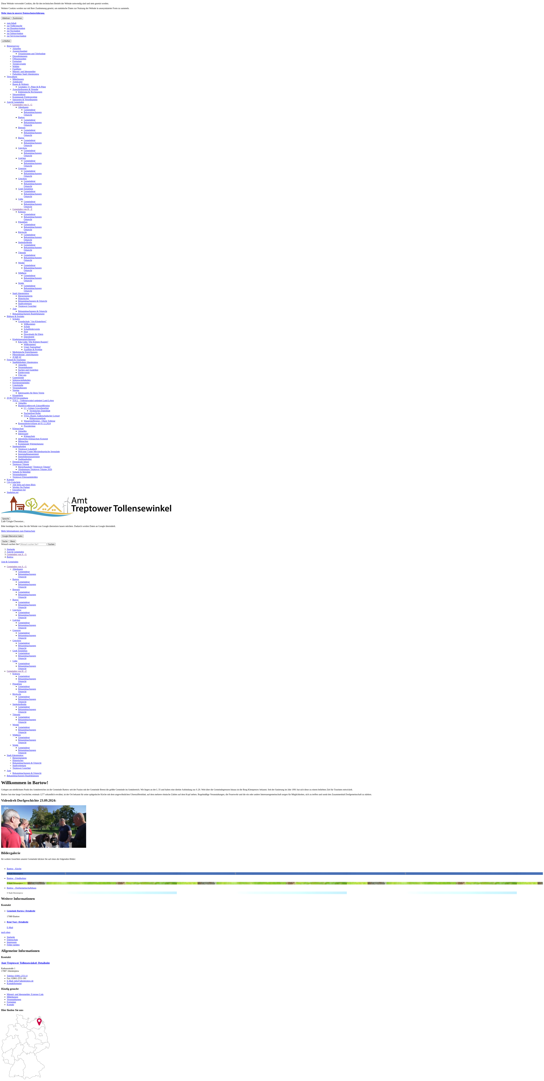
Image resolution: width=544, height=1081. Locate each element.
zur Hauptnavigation (16, 28)
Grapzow (16, 630)
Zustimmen (17, 18)
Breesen (16, 589)
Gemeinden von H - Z (17, 671)
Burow (15, 600)
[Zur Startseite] (86, 516)
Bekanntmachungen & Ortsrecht (26, 763)
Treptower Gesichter (21, 768)
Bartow (10, 557)
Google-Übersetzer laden (12, 536)
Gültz (14, 661)
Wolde (15, 745)
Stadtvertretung (19, 765)
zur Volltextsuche (14, 26)
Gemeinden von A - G (17, 554)
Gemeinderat (24, 571)
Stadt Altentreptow (15, 755)
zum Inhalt (11, 23)
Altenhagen (17, 569)
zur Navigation (13, 31)
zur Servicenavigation (16, 36)
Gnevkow (16, 610)
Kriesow (16, 673)
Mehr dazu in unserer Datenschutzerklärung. (23, 13)
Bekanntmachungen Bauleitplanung (23, 776)
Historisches (17, 760)
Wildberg (16, 735)
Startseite (11, 549)
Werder (15, 725)
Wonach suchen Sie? (10, 544)
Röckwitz (16, 694)
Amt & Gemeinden (15, 552)
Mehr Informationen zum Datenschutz (18, 531)
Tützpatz (16, 714)
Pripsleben (17, 684)
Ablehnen (6, 18)
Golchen (16, 620)
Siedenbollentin (19, 704)
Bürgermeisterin (19, 758)
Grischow (16, 640)
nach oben (5, 932)
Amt (9, 770)
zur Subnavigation (15, 33)
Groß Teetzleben (19, 651)
